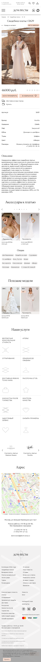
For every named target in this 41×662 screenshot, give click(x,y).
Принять (7, 659)
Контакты (25, 604)
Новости (25, 592)
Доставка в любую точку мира (10, 379)
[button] (3, 56)
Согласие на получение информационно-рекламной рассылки (13, 642)
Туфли (4, 580)
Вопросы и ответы (29, 575)
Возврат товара (28, 580)
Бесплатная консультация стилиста (8, 340)
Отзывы (25, 572)
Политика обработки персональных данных (14, 630)
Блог (23, 595)
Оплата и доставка (29, 583)
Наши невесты (27, 569)
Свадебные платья (8, 569)
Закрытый (35, 128)
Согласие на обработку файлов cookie (13, 638)
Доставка (5, 603)
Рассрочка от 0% (30, 378)
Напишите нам (27, 601)
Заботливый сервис (7, 419)
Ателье (25, 338)
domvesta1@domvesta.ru (20, 536)
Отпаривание (8, 358)
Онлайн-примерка (31, 418)
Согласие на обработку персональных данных (13, 634)
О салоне (26, 567)
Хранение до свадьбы (28, 359)
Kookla (36, 120)
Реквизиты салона (29, 577)
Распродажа (6, 583)
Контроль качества (27, 399)
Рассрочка (5, 605)
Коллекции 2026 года (9, 567)
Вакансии (26, 585)
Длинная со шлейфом (31, 132)
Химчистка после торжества (10, 399)
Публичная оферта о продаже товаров (13, 645)
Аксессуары (6, 577)
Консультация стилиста (9, 592)
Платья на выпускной (8, 575)
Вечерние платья (7, 572)
